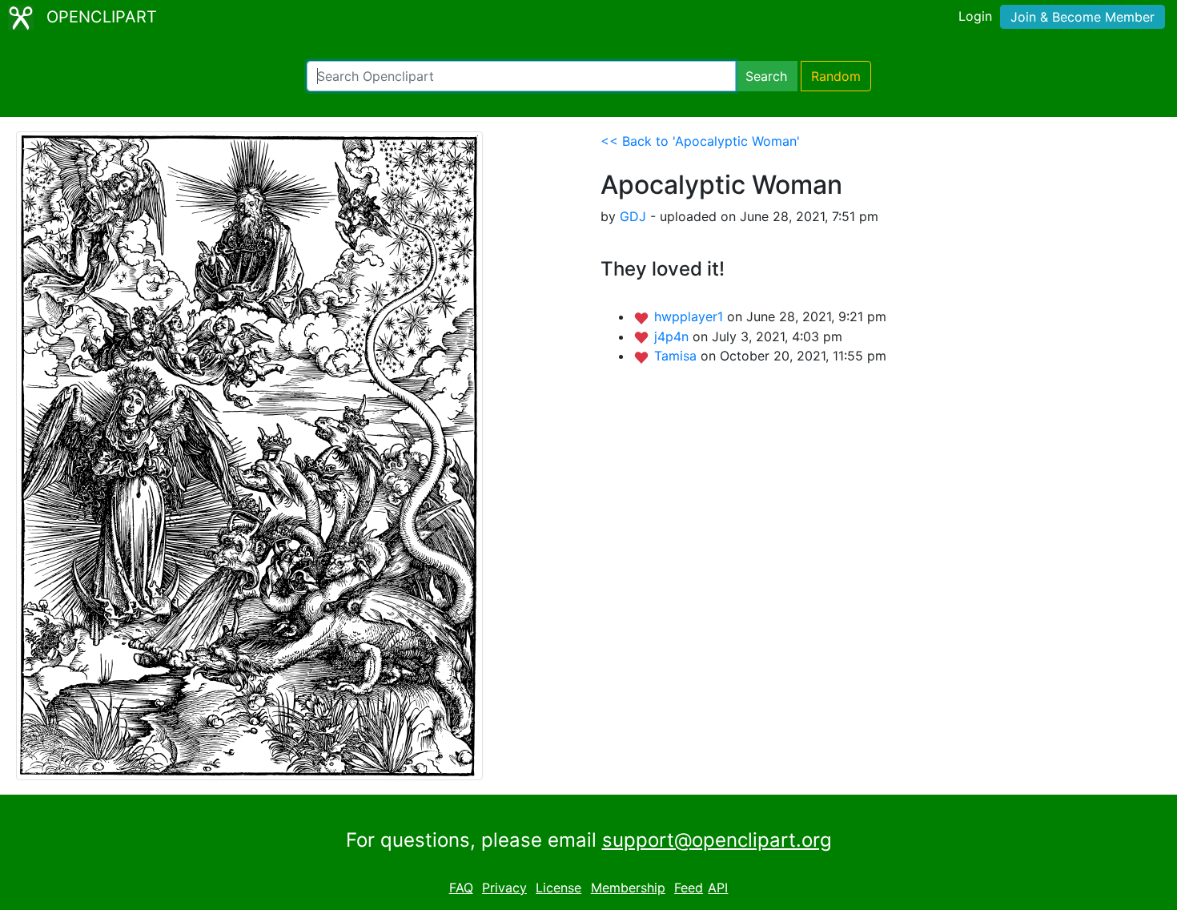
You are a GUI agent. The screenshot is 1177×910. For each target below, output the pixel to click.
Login (975, 16)
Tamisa (677, 356)
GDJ (633, 216)
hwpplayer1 (690, 316)
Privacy (504, 888)
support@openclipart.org (717, 840)
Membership (628, 888)
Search (766, 76)
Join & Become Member (1082, 17)
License (558, 888)
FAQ (461, 888)
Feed (688, 888)
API (718, 888)
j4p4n (673, 336)
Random (836, 76)
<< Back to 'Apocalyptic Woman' (700, 141)
